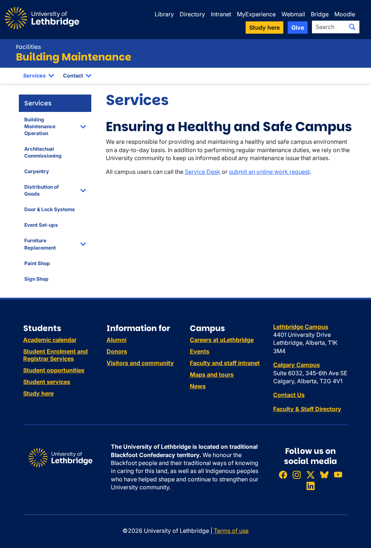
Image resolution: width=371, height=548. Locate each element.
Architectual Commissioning (43, 152)
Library (164, 14)
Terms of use (231, 530)
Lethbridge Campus (300, 326)
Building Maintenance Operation (39, 126)
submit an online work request (269, 171)
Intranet (221, 14)
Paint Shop (37, 263)
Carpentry (36, 171)
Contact (73, 75)
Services (34, 75)
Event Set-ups (41, 225)
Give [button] (297, 27)
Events (199, 351)
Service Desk (202, 171)
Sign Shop (36, 279)
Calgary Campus (296, 364)
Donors (117, 351)
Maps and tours (212, 374)
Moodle (344, 14)
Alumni (116, 339)
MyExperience (256, 14)
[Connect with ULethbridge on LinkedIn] (310, 486)
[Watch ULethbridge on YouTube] (338, 475)
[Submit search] (352, 27)
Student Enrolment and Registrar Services (55, 355)
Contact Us (289, 394)
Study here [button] (264, 27)
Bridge (320, 14)
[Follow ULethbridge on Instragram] (297, 475)
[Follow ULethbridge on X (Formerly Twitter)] (310, 475)
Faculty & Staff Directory (307, 409)
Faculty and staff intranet (225, 363)
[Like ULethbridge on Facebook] (283, 475)
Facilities (28, 47)
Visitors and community (140, 363)
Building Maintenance (73, 57)
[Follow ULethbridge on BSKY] (324, 475)
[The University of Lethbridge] (60, 457)
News (198, 386)
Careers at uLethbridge (222, 339)
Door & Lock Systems (49, 209)
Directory (192, 14)
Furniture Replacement (40, 244)
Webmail (293, 14)
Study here (38, 393)
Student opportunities (53, 370)
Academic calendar (49, 339)
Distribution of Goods (41, 190)
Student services (46, 381)
